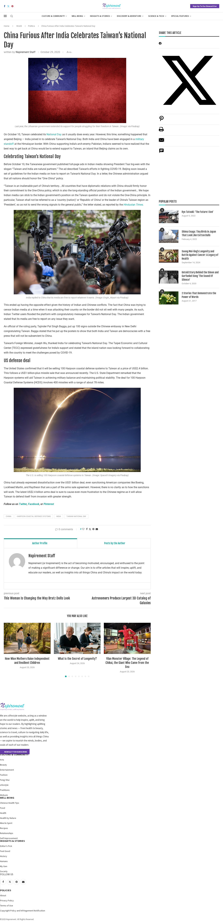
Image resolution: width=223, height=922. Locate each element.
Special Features (180, 16)
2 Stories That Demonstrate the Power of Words (199, 295)
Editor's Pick (6, 846)
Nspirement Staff (25, 52)
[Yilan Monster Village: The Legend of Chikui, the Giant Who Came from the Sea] (127, 638)
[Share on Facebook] (87, 529)
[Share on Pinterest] (161, 120)
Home (6, 26)
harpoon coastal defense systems (34, 516)
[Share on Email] (161, 141)
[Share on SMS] (161, 152)
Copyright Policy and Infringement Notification (22, 910)
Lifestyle (4, 785)
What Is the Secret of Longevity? (77, 658)
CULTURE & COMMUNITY (14, 754)
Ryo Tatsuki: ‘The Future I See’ (197, 212)
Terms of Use (6, 905)
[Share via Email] (97, 529)
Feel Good (5, 851)
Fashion (4, 775)
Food (2, 808)
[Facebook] (4, 6)
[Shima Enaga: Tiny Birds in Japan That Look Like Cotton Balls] (168, 236)
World (19, 26)
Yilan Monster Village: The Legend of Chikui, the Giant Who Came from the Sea (127, 663)
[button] (8, 650)
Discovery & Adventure (129, 16)
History (3, 856)
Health (3, 813)
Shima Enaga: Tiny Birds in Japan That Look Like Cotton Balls (199, 233)
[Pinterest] (12, 6)
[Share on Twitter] (90, 529)
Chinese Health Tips (9, 803)
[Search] (11, 16)
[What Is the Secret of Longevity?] (77, 638)
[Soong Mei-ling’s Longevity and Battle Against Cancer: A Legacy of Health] (168, 256)
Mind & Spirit (6, 823)
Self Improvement (9, 838)
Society (4, 871)
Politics (31, 26)
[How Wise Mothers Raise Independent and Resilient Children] (27, 638)
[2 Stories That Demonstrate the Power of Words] (168, 297)
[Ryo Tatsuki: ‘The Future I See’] (168, 216)
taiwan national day (76, 516)
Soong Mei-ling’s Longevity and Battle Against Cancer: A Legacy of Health (200, 255)
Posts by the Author (114, 543)
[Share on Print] (161, 131)
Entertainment (7, 770)
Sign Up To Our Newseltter (205, 6)
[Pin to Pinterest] (93, 529)
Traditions (5, 790)
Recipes (4, 828)
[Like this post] (83, 529)
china (8, 516)
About (3, 895)
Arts (2, 760)
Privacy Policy (7, 900)
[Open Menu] (5, 16)
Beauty (3, 765)
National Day (54, 134)
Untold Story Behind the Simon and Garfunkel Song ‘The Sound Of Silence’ (200, 276)
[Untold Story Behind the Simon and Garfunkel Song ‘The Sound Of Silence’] (168, 277)
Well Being (77, 16)
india (58, 516)
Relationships (6, 833)
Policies (5, 890)
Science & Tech (156, 16)
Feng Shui (4, 780)
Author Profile (39, 543)
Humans (4, 861)
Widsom (4, 795)
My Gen (3, 866)
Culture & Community (53, 16)
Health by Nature (8, 818)
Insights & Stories (100, 16)
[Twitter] (8, 6)
